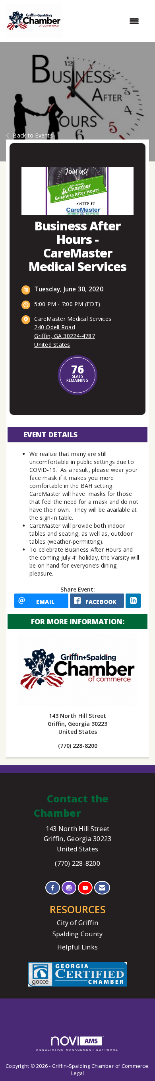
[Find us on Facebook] (52, 888)
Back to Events (33, 135)
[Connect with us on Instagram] (69, 888)
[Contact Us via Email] (102, 888)
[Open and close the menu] (104, 21)
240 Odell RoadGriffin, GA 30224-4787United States (64, 335)
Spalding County (77, 934)
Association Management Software (77, 1049)
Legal (77, 1073)
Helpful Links (77, 947)
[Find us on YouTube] (85, 888)
